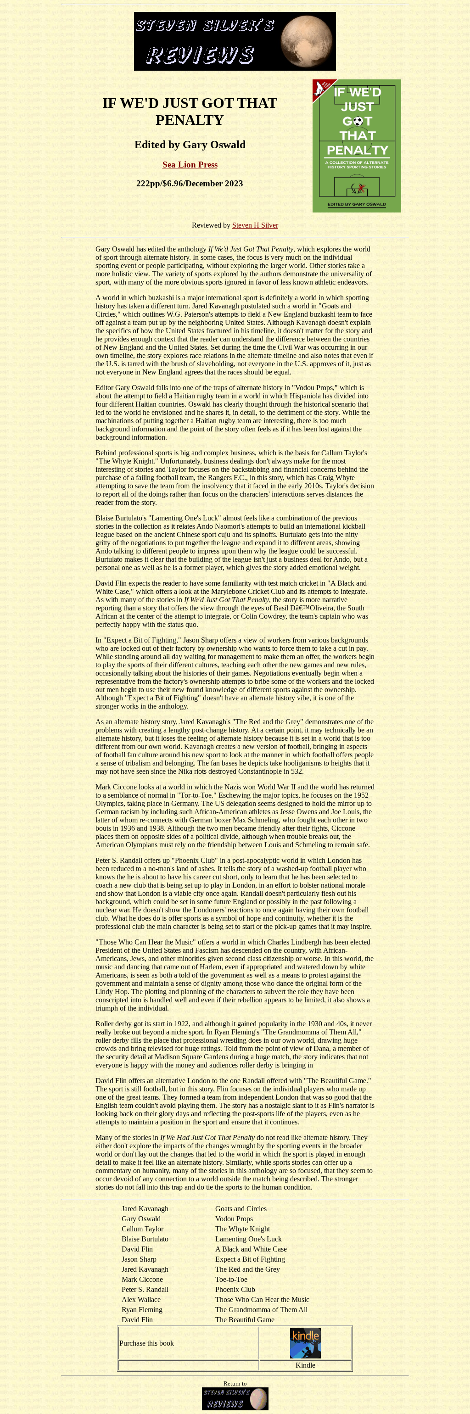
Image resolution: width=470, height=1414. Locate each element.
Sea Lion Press (190, 164)
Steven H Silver (255, 225)
